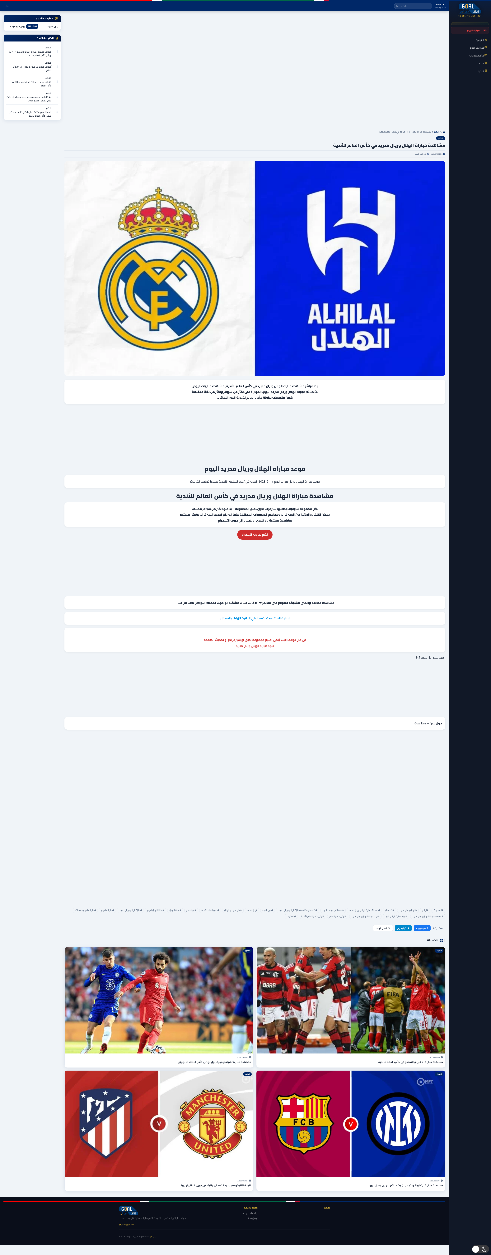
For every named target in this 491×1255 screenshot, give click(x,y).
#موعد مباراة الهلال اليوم (396, 916)
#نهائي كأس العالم (337, 916)
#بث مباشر (389, 910)
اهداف (48, 47)
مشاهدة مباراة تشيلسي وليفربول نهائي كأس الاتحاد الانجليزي (214, 1062)
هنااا (178, 603)
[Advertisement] (330, 72)
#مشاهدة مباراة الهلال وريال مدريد (427, 916)
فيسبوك (421, 928)
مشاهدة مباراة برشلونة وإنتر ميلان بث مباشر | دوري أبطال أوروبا (405, 1185)
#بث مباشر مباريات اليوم (333, 910)
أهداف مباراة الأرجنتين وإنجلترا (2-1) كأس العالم (32, 68)
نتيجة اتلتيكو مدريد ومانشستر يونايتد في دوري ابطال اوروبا (216, 1185)
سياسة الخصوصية (250, 1213)
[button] (480, 1249)
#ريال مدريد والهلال (232, 910)
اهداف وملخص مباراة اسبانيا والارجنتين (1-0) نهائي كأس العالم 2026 (30, 53)
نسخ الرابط (381, 928)
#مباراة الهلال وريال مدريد (130, 910)
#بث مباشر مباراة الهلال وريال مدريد (364, 910)
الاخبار (436, 132)
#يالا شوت (291, 916)
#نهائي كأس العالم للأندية (312, 916)
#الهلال (425, 910)
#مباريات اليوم (107, 910)
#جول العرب (267, 910)
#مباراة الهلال (175, 910)
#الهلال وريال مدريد (408, 910)
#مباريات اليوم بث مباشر (85, 910)
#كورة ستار (191, 910)
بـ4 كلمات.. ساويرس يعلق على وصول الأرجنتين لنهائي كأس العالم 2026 (29, 98)
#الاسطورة (438, 910)
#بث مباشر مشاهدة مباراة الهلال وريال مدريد (297, 910)
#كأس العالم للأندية (210, 910)
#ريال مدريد (252, 910)
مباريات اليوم (202, 386)
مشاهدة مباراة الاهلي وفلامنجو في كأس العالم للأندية (410, 1062)
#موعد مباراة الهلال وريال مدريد (365, 916)
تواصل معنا (253, 1218)
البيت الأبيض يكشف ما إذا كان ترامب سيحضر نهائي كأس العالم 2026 (31, 114)
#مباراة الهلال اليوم (155, 910)
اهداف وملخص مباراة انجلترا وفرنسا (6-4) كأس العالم (32, 83)
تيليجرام (401, 928)
